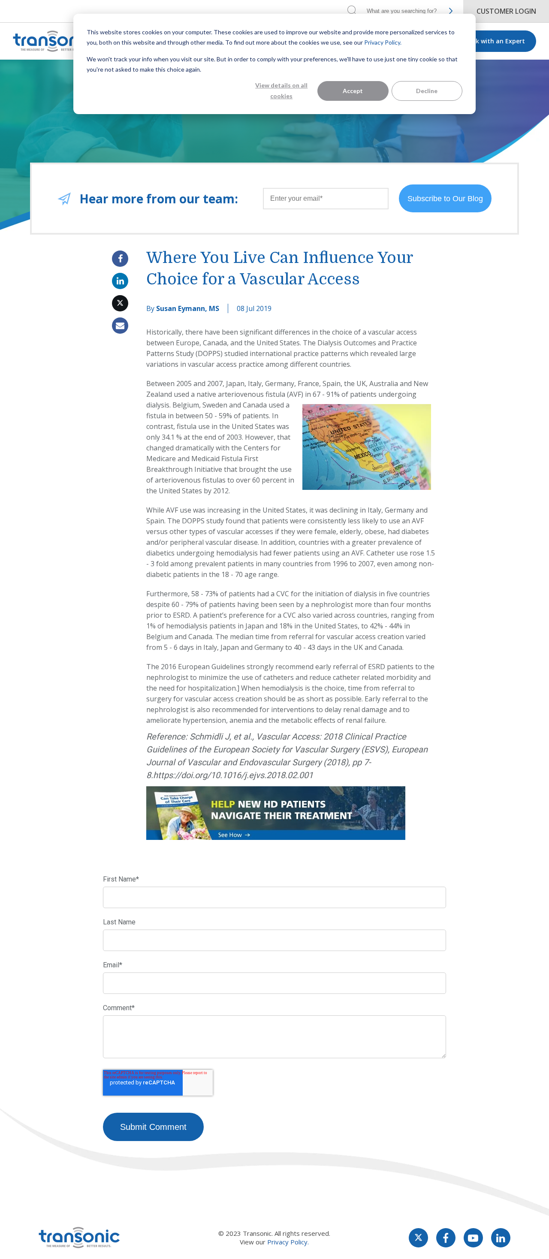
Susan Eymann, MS (187, 308)
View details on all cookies (281, 91)
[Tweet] (120, 303)
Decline (426, 90)
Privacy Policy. (382, 42)
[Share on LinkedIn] (120, 281)
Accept (353, 90)
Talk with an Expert (495, 41)
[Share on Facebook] (120, 259)
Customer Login (506, 11)
